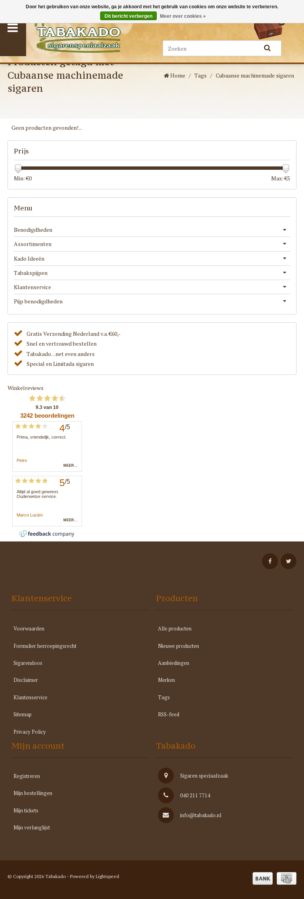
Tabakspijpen (31, 272)
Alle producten (175, 628)
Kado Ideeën (29, 258)
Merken (166, 679)
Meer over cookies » (183, 16)
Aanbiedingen (173, 662)
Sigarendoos (27, 662)
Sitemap (22, 714)
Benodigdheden (33, 229)
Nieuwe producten (178, 645)
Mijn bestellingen (32, 793)
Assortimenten (32, 244)
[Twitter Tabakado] (288, 561)
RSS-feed (168, 714)
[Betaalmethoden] (263, 878)
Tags (200, 75)
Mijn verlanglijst (31, 827)
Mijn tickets (25, 810)
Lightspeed (107, 876)
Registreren (26, 776)
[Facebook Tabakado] (270, 561)
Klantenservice (32, 287)
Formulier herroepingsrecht (44, 645)
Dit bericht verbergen (128, 16)
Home (177, 75)
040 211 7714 (195, 795)
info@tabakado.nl (200, 815)
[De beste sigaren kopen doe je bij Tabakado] (86, 35)
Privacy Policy (29, 731)
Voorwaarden (28, 628)
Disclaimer (25, 679)
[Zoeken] (267, 48)
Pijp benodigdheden (38, 301)
